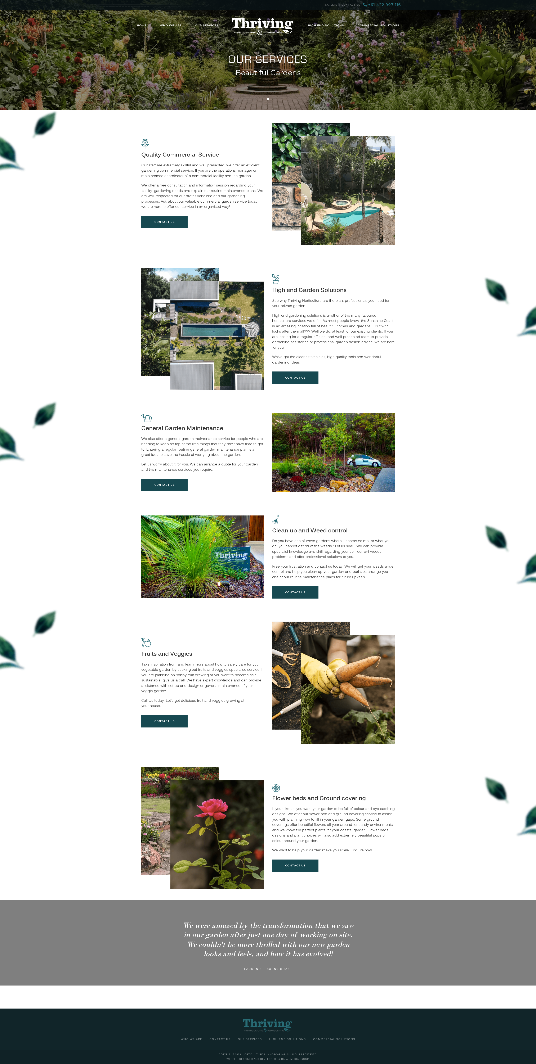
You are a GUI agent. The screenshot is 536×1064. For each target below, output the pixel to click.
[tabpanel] (268, 55)
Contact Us (351, 4)
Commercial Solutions (334, 1039)
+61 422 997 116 (384, 5)
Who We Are (191, 1039)
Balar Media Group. (295, 1059)
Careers (331, 4)
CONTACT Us (295, 377)
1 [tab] (268, 99)
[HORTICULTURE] (263, 26)
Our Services (250, 1039)
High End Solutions (287, 1039)
